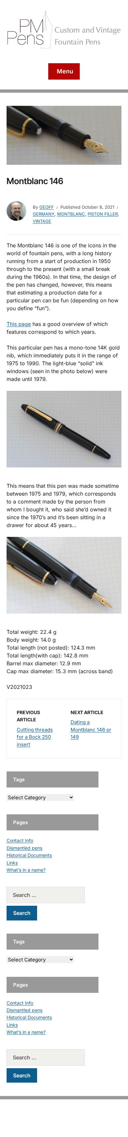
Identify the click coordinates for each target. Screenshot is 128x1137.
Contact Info (20, 840)
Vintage (42, 221)
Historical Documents (29, 855)
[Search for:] (52, 895)
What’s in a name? (26, 870)
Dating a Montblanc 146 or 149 (91, 729)
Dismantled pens (24, 848)
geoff (46, 207)
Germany (43, 214)
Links (12, 862)
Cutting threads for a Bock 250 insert (35, 737)
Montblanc (71, 214)
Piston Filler (103, 214)
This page (19, 324)
